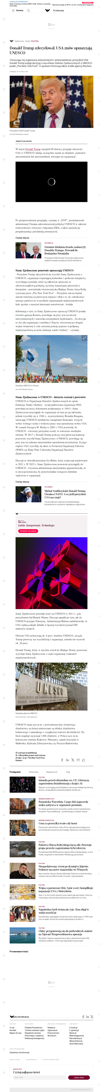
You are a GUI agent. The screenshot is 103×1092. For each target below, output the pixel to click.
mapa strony (15, 1060)
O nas (12, 1028)
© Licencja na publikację (26, 753)
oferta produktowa (51, 1060)
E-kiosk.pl (73, 1028)
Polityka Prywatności (33, 1028)
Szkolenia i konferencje (19, 1052)
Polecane (33, 772)
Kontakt (13, 1030)
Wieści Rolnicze (75, 1041)
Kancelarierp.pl (75, 1038)
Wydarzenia (58, 10)
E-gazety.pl (74, 1030)
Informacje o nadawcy (34, 1036)
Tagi (68, 772)
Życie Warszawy (76, 1044)
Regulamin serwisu (33, 1033)
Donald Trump (33, 149)
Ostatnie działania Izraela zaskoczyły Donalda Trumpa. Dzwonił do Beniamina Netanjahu (65, 250)
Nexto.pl (72, 1033)
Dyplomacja (49, 243)
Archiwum (52, 1036)
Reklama (51, 1028)
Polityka (35, 41)
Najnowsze (51, 772)
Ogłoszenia (52, 1030)
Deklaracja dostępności (34, 1038)
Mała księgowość (76, 1036)
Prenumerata (53, 1033)
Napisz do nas (15, 1033)
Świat (27, 41)
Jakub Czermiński (24, 141)
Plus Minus (49, 487)
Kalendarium (31, 1060)
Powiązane (15, 772)
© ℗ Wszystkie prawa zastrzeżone (30, 755)
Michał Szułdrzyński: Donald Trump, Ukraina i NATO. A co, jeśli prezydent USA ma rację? (65, 494)
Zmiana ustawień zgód (34, 1030)
